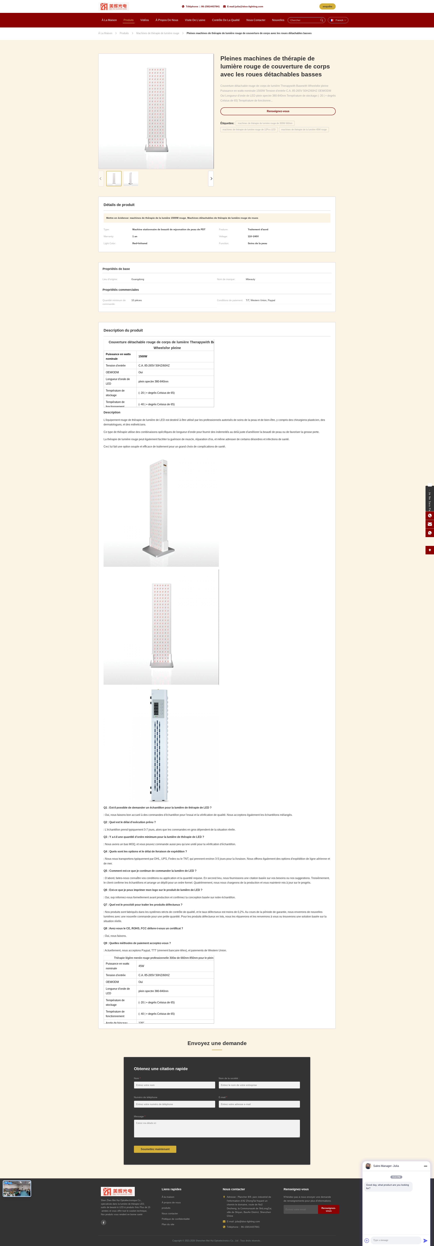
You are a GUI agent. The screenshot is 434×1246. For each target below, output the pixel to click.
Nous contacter (255, 20)
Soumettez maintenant (155, 1149)
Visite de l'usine (195, 20)
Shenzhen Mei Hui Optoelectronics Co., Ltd (217, 1240)
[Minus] (425, 1166)
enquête (327, 6)
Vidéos (144, 20)
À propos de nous (167, 20)
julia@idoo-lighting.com (249, 6)
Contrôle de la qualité (226, 20)
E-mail (223, 1097)
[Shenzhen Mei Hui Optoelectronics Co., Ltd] (113, 6)
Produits (129, 20)
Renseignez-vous (278, 111)
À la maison (109, 20)
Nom (137, 1078)
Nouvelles (278, 20)
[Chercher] (321, 20)
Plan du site (168, 1224)
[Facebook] (103, 1222)
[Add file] (366, 1240)
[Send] (425, 1240)
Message (139, 1116)
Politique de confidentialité (176, 1219)
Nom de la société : (229, 1078)
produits (166, 1208)
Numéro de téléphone (145, 1097)
